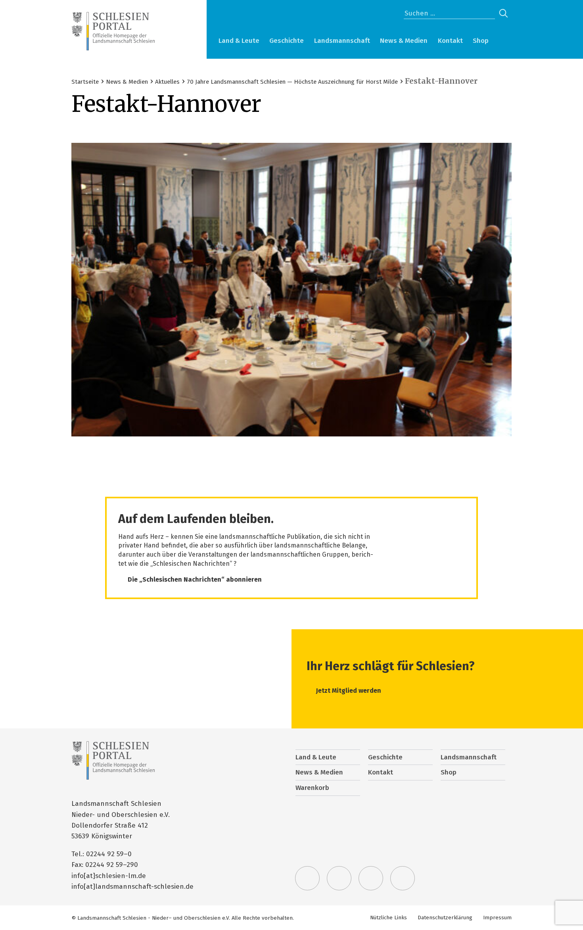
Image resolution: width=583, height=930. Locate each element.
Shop (481, 41)
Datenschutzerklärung (445, 917)
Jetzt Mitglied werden (348, 690)
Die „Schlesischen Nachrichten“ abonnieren (195, 579)
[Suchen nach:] (449, 13)
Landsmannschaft (342, 41)
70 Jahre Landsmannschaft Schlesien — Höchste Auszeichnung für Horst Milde (292, 81)
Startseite (85, 81)
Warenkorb (503, 41)
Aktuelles (167, 81)
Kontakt (450, 41)
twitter (307, 878)
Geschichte (286, 41)
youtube (402, 878)
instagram (371, 878)
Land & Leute (239, 41)
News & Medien (404, 41)
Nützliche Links (388, 917)
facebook (339, 878)
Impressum (497, 917)
